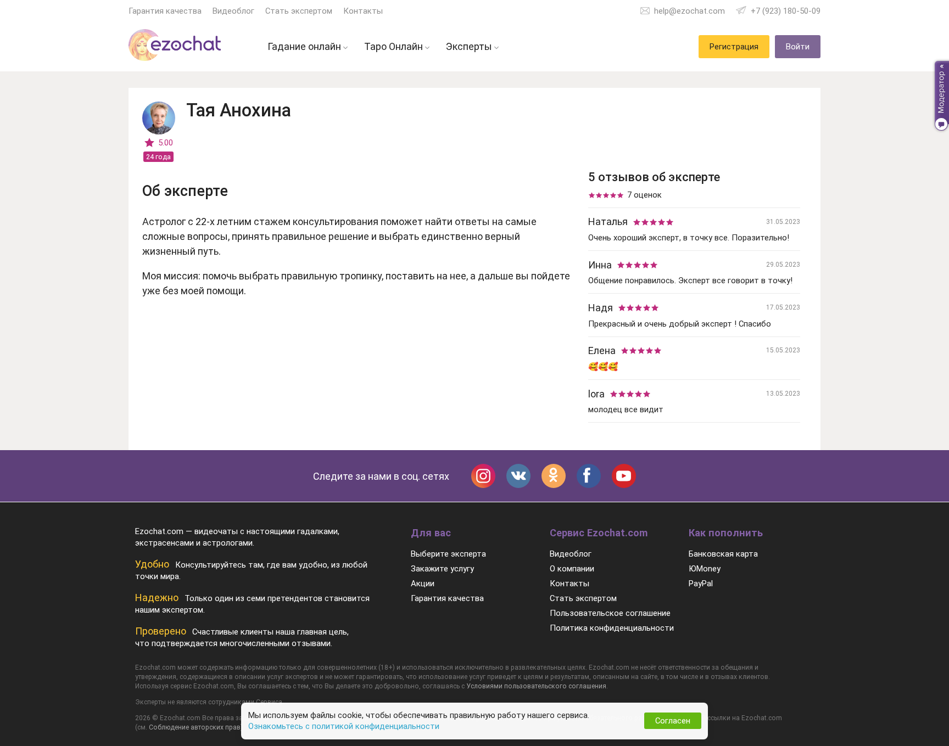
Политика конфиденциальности (612, 628)
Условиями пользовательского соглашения (536, 686)
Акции (422, 583)
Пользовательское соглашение (610, 613)
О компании (572, 569)
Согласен (672, 721)
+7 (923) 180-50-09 (785, 11)
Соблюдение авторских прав (195, 727)
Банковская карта (723, 554)
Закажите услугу (442, 569)
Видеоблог (233, 11)
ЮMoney (705, 569)
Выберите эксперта (448, 554)
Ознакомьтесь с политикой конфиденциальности (343, 726)
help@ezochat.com (689, 11)
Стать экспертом (298, 11)
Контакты (363, 11)
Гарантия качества (165, 11)
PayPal (701, 583)
